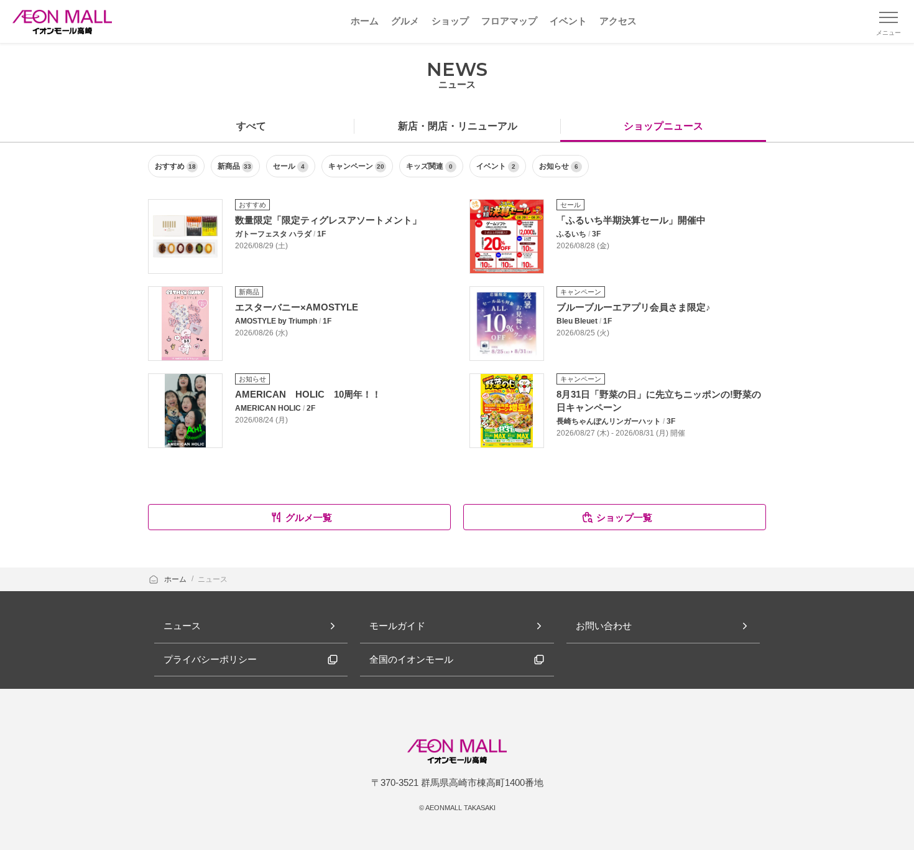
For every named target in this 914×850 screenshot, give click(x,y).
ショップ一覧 (624, 517)
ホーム (176, 579)
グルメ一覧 (308, 517)
